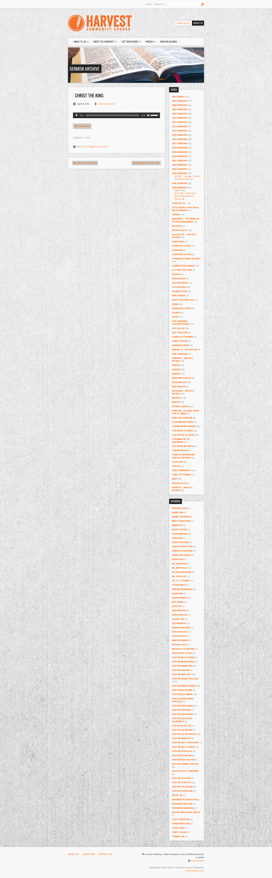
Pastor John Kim (181, 710)
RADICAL (176, 373)
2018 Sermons (179, 147)
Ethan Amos (179, 584)
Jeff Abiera (178, 602)
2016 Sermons (179, 139)
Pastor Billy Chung (183, 657)
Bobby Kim (177, 512)
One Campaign (180, 354)
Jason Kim (177, 593)
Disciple (176, 274)
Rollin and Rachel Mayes (186, 812)
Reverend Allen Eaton (184, 799)
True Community (181, 470)
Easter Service (180, 282)
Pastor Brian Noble (183, 661)
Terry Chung (179, 832)
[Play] (76, 115)
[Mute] (148, 115)
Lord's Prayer (180, 341)
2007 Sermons (179, 101)
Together (177, 461)
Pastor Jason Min (182, 690)
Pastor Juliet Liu (181, 725)
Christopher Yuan (182, 546)
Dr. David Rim (179, 563)
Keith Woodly (180, 631)
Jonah (175, 304)
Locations (89, 854)
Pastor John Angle (183, 705)
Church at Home (181, 245)
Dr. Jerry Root (180, 567)
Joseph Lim (178, 619)
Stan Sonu (178, 828)
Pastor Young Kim (182, 791)
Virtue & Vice (179, 483)
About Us (73, 854)
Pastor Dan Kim (181, 670)
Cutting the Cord (182, 270)
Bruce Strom (179, 529)
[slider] (155, 115)
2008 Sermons (179, 105)
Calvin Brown (180, 533)
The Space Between (182, 446)
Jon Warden (178, 610)
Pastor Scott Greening (185, 771)
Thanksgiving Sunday (184, 426)
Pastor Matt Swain (183, 747)
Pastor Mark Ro (181, 738)
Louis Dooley (179, 636)
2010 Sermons (179, 113)
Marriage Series (181, 345)
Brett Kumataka (181, 521)
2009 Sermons (179, 109)
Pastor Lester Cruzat (184, 734)
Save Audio (84, 126)
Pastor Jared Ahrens (184, 685)
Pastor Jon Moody (182, 714)
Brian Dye (177, 525)
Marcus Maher (180, 640)
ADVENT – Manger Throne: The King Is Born (187, 177)
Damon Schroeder (182, 550)
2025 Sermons (179, 183)
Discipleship (178, 278)
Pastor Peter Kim (181, 755)
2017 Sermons (179, 143)
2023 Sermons (179, 169)
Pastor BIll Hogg (182, 653)
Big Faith (177, 226)
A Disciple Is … (179, 203)
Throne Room (180, 450)
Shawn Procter (181, 823)
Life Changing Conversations (180, 322)
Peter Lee (177, 795)
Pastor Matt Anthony (185, 742)
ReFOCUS (176, 397)
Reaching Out (179, 382)
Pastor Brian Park (182, 665)
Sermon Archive (84, 68)
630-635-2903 (197, 860)
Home (148, 4)
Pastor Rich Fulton (183, 759)
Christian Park (180, 542)
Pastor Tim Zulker (182, 786)
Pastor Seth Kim (181, 778)
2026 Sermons (179, 187)
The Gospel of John (183, 434)
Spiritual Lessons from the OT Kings (185, 412)
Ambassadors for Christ (144, 163)
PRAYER (176, 365)
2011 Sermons (179, 117)
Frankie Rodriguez (182, 589)
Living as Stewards (183, 336)
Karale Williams (181, 627)
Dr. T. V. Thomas (181, 580)
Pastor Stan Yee (181, 782)
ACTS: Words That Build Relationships (185, 209)
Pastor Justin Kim (182, 729)
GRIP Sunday (178, 295)
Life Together (180, 332)
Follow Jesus (179, 287)
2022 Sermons (179, 164)
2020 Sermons (179, 156)
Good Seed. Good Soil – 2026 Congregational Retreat (185, 196)
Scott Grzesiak (180, 819)
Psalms (176, 369)
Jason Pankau (180, 597)
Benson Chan (179, 508)
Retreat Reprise (181, 406)
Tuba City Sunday (182, 474)
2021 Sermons (179, 160)
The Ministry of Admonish (181, 440)
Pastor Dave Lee (106, 103)
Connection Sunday (183, 265)
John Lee (176, 606)
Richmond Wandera (183, 808)
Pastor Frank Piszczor (185, 678)
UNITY (175, 478)
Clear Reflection (181, 254)
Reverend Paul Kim (182, 803)
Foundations (179, 291)
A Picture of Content (86, 163)
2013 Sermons (179, 126)
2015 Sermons (179, 135)
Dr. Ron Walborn (181, 572)
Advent (176, 214)
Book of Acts (179, 230)
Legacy (176, 316)
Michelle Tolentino (183, 648)
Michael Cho (179, 644)
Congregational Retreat (186, 258)
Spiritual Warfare (182, 417)
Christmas (178, 241)
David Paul (178, 559)
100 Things (89, 146)
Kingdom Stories (181, 308)
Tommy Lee (178, 836)
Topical (176, 466)
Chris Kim (177, 538)
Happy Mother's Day (183, 300)
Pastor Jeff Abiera (182, 694)
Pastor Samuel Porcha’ (185, 764)
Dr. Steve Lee (179, 576)
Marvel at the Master (184, 349)
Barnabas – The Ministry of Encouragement (186, 220)
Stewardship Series (183, 422)
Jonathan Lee (179, 614)
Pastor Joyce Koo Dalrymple (182, 720)
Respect (176, 402)
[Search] (202, 4)
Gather (177, 190)
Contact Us (159, 4)
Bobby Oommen (180, 516)
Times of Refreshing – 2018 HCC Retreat (184, 456)
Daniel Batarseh (181, 555)
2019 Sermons (179, 152)
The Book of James (182, 430)
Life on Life (178, 328)
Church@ (177, 250)
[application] (116, 115)
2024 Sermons (179, 173)
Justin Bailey (179, 623)
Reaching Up (178, 386)
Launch (176, 312)
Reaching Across (181, 378)
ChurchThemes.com (194, 870)
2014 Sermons (179, 130)
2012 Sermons (101, 146)
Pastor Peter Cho (182, 751)
